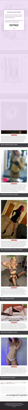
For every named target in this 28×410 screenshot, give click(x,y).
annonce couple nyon (22, 389)
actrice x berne (3, 386)
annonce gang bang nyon (7, 388)
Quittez (14, 28)
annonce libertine (3, 387)
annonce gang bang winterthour (10, 391)
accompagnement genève (20, 392)
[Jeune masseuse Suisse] (14, 271)
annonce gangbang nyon (16, 397)
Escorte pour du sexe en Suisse (9, 194)
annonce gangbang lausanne (20, 386)
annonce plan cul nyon (16, 387)
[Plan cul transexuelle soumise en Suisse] (14, 220)
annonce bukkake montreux (12, 390)
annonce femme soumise (18, 396)
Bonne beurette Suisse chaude (9, 144)
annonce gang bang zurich (5, 392)
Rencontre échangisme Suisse (9, 332)
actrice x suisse (11, 393)
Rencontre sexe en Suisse (8, 377)
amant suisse (24, 388)
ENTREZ (14, 25)
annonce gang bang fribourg (18, 393)
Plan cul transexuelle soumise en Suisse (11, 249)
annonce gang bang (12, 392)
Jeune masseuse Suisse (7, 298)
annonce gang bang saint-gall (5, 396)
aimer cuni (12, 396)
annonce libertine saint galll (20, 391)
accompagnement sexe (4, 390)
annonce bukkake (9, 387)
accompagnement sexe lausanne (16, 388)
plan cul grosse (9, 382)
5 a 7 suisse (19, 390)
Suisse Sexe (8, 403)
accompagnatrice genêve (16, 395)
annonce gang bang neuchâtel (14, 389)
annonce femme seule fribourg (11, 386)
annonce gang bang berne (5, 389)
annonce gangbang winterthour (9, 398)
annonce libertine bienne (7, 397)
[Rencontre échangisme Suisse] (14, 313)
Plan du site (14, 406)
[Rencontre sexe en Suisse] (14, 352)
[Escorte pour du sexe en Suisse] (14, 166)
